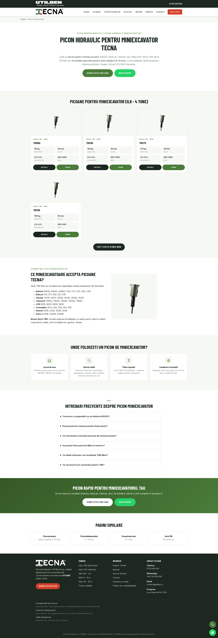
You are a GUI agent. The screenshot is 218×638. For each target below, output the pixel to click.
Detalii (44, 167)
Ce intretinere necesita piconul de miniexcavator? (89, 436)
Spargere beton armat (84, 613)
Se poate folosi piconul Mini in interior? (83, 445)
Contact (160, 12)
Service (149, 12)
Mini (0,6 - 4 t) (85, 573)
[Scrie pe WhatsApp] (212, 632)
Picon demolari (41, 613)
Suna (67, 167)
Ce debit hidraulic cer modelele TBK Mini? (85, 455)
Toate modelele (85, 585)
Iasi (57, 620)
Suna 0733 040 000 (97, 73)
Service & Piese (120, 573)
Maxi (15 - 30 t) (85, 581)
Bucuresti (39, 620)
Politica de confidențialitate (124, 585)
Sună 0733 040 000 (48, 586)
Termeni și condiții (120, 581)
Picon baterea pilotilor (56, 613)
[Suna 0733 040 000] (212, 624)
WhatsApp (175, 12)
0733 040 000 (175, 4)
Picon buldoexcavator (73, 606)
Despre (138, 12)
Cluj (45, 620)
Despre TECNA (119, 565)
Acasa (86, 12)
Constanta (64, 620)
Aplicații (116, 569)
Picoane (96, 12)
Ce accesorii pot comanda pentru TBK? (83, 465)
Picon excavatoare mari (91, 606)
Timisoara (51, 620)
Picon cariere (70, 613)
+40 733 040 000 (154, 576)
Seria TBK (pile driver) (88, 565)
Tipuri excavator (112, 12)
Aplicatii (128, 12)
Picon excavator (42, 606)
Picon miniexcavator (56, 606)
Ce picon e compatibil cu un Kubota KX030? (86, 416)
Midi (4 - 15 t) (84, 577)
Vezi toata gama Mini (109, 247)
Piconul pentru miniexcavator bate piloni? (84, 426)
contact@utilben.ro (155, 584)
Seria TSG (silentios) (87, 569)
